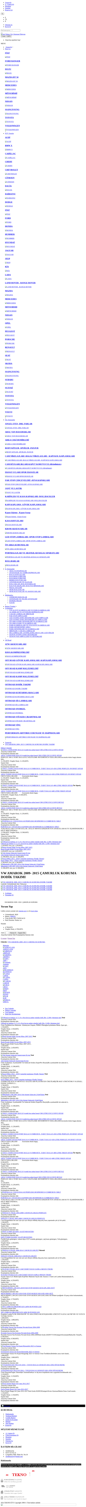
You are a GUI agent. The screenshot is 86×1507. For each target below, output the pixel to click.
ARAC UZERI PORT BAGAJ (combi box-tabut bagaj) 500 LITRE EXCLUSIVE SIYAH (31, 755)
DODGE (8, 202)
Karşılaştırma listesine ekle (25, 935)
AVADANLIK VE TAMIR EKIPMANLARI (24, 573)
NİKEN (13, 916)
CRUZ (5, 987)
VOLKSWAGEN (12, 126)
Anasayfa (8, 1425)
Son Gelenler (9, 1008)
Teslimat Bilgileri (11, 1416)
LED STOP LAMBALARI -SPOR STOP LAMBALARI (29, 537)
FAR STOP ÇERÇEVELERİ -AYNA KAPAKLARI (27, 480)
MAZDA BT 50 (11, 77)
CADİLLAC (10, 154)
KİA (7, 267)
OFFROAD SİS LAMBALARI (18, 701)
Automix (6, 964)
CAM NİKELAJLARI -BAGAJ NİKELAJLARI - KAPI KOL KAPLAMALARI (40, 456)
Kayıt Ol (8, 1443)
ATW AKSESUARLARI (15, 644)
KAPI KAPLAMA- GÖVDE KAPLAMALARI (25, 504)
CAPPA (5, 979)
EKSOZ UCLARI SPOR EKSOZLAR (21, 472)
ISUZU (8, 69)
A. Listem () (10, 1433)
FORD (8, 218)
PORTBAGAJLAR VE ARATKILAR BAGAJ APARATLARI (32, 553)
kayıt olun (34, 911)
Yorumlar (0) (9, 895)
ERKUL (6, 1002)
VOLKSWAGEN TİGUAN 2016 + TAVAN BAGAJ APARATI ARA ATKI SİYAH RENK (32, 1370)
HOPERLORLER (15, 601)
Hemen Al (13, 933)
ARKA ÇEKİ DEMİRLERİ (17, 440)
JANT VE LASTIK (13, 488)
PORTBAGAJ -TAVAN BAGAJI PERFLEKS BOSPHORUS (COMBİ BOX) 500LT (30, 827)
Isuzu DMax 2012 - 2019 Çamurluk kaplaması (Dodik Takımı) (21, 860)
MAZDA (9, 291)
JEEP (7, 259)
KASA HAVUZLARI (14, 521)
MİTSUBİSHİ (11, 93)
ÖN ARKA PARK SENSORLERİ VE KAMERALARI (28, 621)
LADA (8, 275)
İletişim (8, 1421)
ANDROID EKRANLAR (18, 597)
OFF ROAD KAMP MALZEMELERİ (21, 668)
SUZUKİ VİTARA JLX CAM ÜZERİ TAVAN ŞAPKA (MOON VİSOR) (26, 1275)
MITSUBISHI (11, 307)
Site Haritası (10, 1423)
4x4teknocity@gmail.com (14, 1456)
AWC (5, 968)
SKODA (8, 363)
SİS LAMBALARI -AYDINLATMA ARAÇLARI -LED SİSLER (31, 633)
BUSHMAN (7, 972)
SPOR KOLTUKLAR (16, 589)
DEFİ (5, 990)
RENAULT (10, 347)
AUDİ (7, 137)
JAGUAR (9, 250)
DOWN (5, 994)
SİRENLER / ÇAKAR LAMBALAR (22, 631)
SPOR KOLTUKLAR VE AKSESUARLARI (25, 591)
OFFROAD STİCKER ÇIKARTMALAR (23, 717)
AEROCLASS (8, 949)
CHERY (8, 162)
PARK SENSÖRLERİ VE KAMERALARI (24, 629)
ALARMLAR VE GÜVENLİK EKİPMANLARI (26, 612)
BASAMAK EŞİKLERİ (17, 576)
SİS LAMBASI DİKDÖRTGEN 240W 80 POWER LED (20, 1312)
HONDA (9, 226)
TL (6, 19)
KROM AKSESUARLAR (16, 529)
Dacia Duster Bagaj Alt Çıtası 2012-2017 (14, 1389)
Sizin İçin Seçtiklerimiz (12, 1014)
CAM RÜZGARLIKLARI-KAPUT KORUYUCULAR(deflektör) (33, 464)
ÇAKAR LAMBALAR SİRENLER (21, 614)
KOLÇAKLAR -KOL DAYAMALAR (22, 584)
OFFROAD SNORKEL (15, 709)
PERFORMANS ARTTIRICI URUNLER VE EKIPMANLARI (32, 733)
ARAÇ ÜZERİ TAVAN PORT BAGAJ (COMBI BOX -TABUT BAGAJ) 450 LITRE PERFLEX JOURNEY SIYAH (41, 774)
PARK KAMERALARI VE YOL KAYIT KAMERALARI (29, 625)
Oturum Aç (9, 1441)
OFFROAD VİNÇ (13, 725)
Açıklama (8, 893)
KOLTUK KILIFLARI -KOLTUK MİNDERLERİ (26, 586)
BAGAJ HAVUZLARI (17, 574)
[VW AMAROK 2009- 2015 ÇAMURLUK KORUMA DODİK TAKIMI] (26, 882)
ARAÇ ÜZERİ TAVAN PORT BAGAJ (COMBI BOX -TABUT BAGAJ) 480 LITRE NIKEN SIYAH (36, 791)
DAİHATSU (10, 194)
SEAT (7, 355)
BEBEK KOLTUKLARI (17, 580)
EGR (4, 998)
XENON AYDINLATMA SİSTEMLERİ (23, 634)
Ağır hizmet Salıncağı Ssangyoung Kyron (15, 855)
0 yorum (3, 938)
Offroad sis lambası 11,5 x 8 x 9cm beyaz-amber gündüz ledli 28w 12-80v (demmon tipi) (30, 844)
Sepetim (8, 1439)
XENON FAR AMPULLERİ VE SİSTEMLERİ (25, 636)
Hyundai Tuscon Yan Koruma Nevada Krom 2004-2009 (19, 1333)
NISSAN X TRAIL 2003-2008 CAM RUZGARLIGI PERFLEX (23, 1218)
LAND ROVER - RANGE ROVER (20, 283)
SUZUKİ (9, 388)
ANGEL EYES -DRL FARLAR (18, 424)
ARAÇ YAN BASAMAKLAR (18, 432)
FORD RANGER (12, 61)
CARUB (6, 983)
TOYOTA (9, 117)
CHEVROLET (11, 170)
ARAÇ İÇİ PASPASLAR (18, 571)
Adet (2, 933)
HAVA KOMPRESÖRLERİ (17, 652)
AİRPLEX (6, 953)
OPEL (8, 323)
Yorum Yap (11, 938)
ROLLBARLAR (12, 561)
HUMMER (10, 234)
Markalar (6, 945)
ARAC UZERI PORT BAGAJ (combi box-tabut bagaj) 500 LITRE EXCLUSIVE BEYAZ (31, 808)
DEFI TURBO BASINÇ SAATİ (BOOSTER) (16, 1237)
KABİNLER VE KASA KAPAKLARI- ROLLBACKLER (30, 496)
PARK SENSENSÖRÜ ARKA (20, 627)
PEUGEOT (10, 331)
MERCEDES (11, 85)
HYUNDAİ (10, 242)
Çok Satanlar (9, 1012)
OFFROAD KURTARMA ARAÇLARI (22, 693)
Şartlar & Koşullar (12, 1420)
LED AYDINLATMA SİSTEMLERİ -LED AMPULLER (28, 618)
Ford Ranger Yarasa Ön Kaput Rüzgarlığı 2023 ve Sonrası (20, 1352)
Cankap (5, 975)
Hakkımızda (10, 1414)
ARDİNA (6, 957)
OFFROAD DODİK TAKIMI (18, 684)
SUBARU (9, 380)
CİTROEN (9, 178)
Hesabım (8, 1437)
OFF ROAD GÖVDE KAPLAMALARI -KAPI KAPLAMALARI (33, 660)
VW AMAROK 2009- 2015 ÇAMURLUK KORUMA (26, 942)
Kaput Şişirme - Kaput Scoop (17, 513)
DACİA (8, 186)
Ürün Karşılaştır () (12, 1435)
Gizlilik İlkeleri (11, 1418)
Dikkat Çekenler (6, 748)
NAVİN (12, 603)
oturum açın (23, 911)
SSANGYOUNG (12, 109)
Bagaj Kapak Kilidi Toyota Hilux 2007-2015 (16, 849)
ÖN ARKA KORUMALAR (17, 545)
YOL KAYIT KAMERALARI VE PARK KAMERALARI (29, 610)
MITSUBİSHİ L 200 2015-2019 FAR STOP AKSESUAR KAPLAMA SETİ (27, 1293)
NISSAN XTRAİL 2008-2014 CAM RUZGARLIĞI (18, 1256)
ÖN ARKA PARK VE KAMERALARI (22, 623)
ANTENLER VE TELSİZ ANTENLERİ (23, 599)
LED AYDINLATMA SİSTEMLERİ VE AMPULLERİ (28, 619)
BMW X (8, 146)
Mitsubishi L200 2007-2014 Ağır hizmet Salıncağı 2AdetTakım (22, 866)
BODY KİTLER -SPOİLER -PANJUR (21, 448)
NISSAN (8, 101)
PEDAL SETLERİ (15, 588)
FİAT (7, 53)
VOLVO (8, 412)
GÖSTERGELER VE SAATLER (20, 582)
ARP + (5, 960)
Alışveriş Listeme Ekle (8, 935)
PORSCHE (10, 339)
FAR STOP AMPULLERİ (18, 616)
